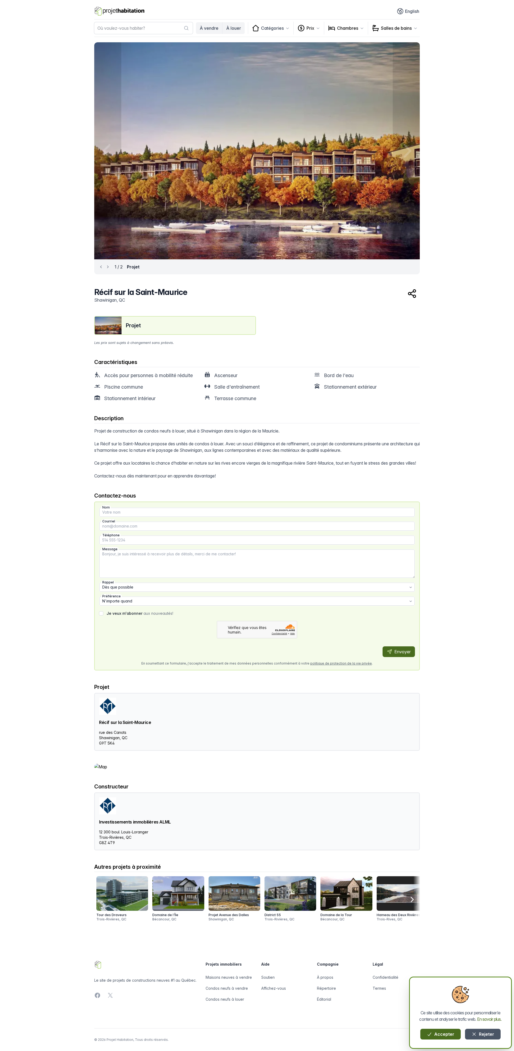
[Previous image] (107, 150)
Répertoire (326, 988)
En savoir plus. (489, 1019)
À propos (325, 977)
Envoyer (402, 651)
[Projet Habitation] (119, 11)
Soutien (268, 977)
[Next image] (406, 150)
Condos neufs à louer (225, 999)
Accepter (443, 1034)
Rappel (108, 582)
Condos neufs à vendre (227, 988)
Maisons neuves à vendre (229, 977)
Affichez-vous (273, 988)
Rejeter (486, 1034)
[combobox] (143, 28)
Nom (106, 507)
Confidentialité (385, 977)
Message (110, 549)
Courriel (108, 521)
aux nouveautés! (140, 613)
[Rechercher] (186, 28)
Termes (379, 988)
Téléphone (111, 535)
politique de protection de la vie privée (341, 663)
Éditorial (324, 999)
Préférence (111, 596)
